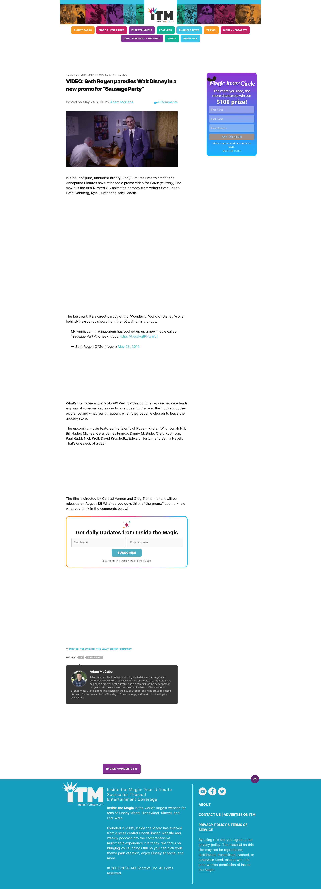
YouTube (203, 791)
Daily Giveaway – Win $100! (142, 38)
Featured (165, 30)
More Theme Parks (111, 30)
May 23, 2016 (128, 347)
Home (69, 75)
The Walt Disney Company (114, 649)
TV (81, 657)
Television (87, 649)
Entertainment (141, 30)
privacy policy (209, 845)
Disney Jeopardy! (235, 30)
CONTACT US (210, 815)
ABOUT (205, 805)
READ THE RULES (231, 151)
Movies (122, 75)
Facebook (212, 791)
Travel (211, 30)
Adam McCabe (121, 102)
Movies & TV (107, 75)
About (172, 38)
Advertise (190, 38)
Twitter (222, 791)
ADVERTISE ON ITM (239, 815)
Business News (189, 30)
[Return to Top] (255, 779)
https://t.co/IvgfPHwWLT (139, 336)
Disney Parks (83, 30)
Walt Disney (94, 657)
